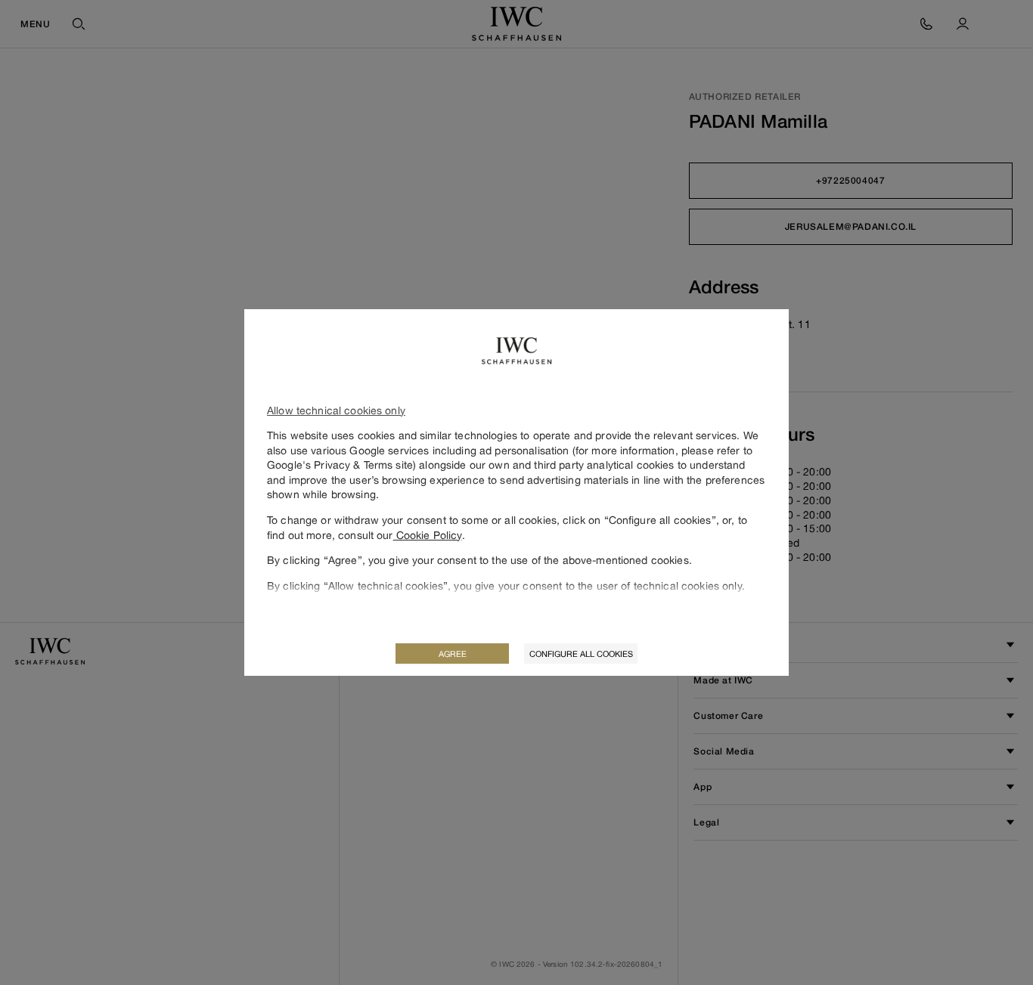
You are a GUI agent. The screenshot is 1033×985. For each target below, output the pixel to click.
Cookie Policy (427, 534)
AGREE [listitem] (453, 653)
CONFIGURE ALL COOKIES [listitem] (581, 653)
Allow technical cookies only (336, 410)
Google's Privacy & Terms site (340, 464)
